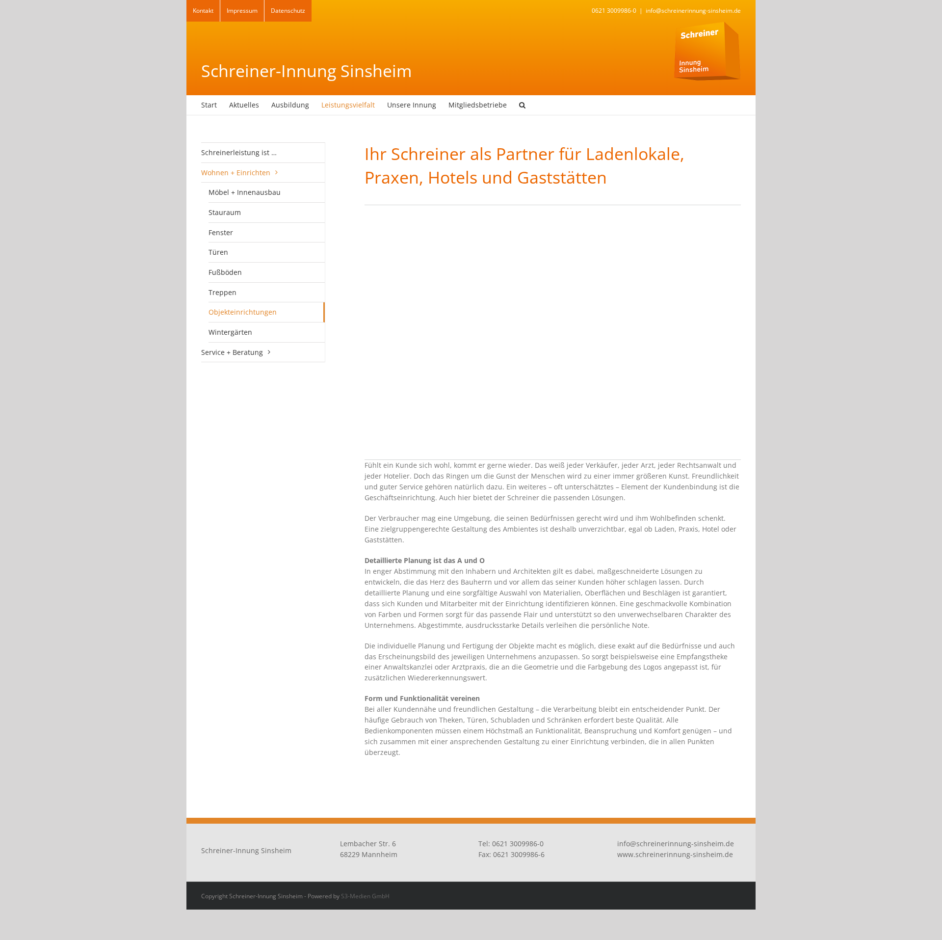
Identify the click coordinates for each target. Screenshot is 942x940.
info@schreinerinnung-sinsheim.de (693, 10)
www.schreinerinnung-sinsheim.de (675, 854)
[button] (522, 105)
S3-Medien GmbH (365, 896)
